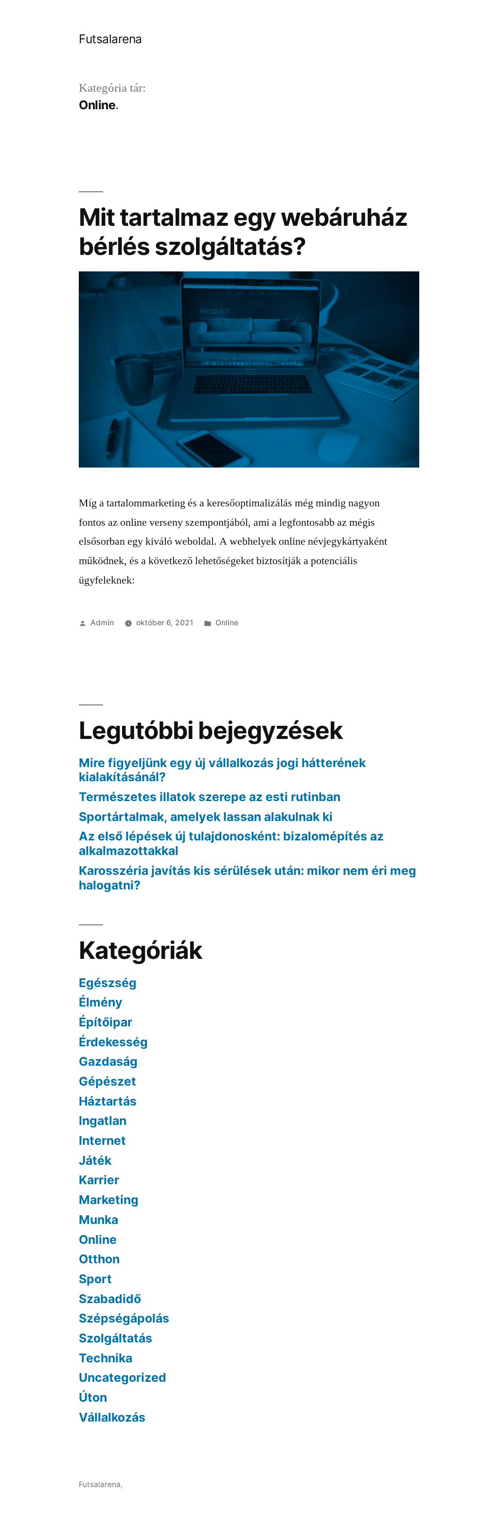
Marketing (109, 1199)
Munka (98, 1219)
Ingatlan (102, 1120)
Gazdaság (108, 1061)
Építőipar (105, 1022)
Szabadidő (110, 1298)
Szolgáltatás (115, 1338)
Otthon (99, 1259)
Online (226, 622)
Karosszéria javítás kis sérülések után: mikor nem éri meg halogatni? (247, 877)
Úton (93, 1397)
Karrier (99, 1179)
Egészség (108, 982)
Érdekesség (113, 1042)
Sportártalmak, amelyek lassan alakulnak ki (206, 816)
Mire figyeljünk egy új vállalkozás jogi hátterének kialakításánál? (222, 770)
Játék (95, 1160)
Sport (95, 1279)
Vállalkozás (112, 1417)
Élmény (101, 1002)
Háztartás (108, 1101)
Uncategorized (122, 1377)
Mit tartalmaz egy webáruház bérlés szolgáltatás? (243, 231)
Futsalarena (110, 39)
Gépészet (107, 1081)
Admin (102, 622)
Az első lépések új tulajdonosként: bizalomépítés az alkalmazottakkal (231, 843)
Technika (105, 1358)
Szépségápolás (124, 1318)
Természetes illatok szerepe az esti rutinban (209, 796)
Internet (102, 1140)
